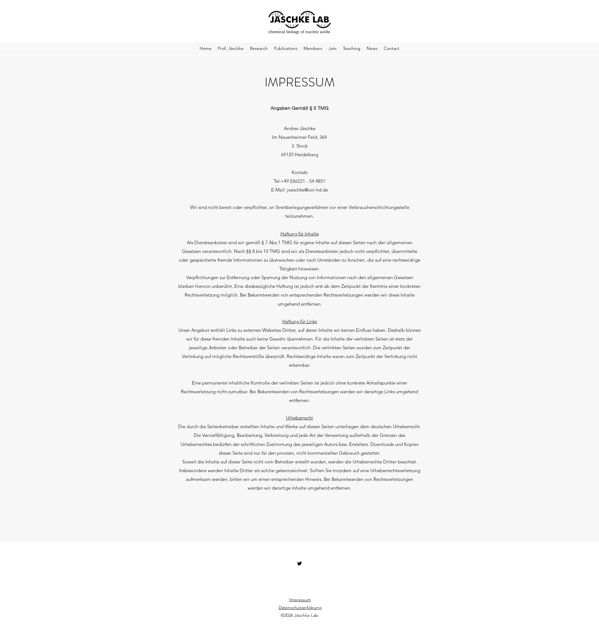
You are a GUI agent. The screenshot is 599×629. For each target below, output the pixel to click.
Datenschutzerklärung (300, 607)
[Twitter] (299, 563)
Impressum (300, 599)
